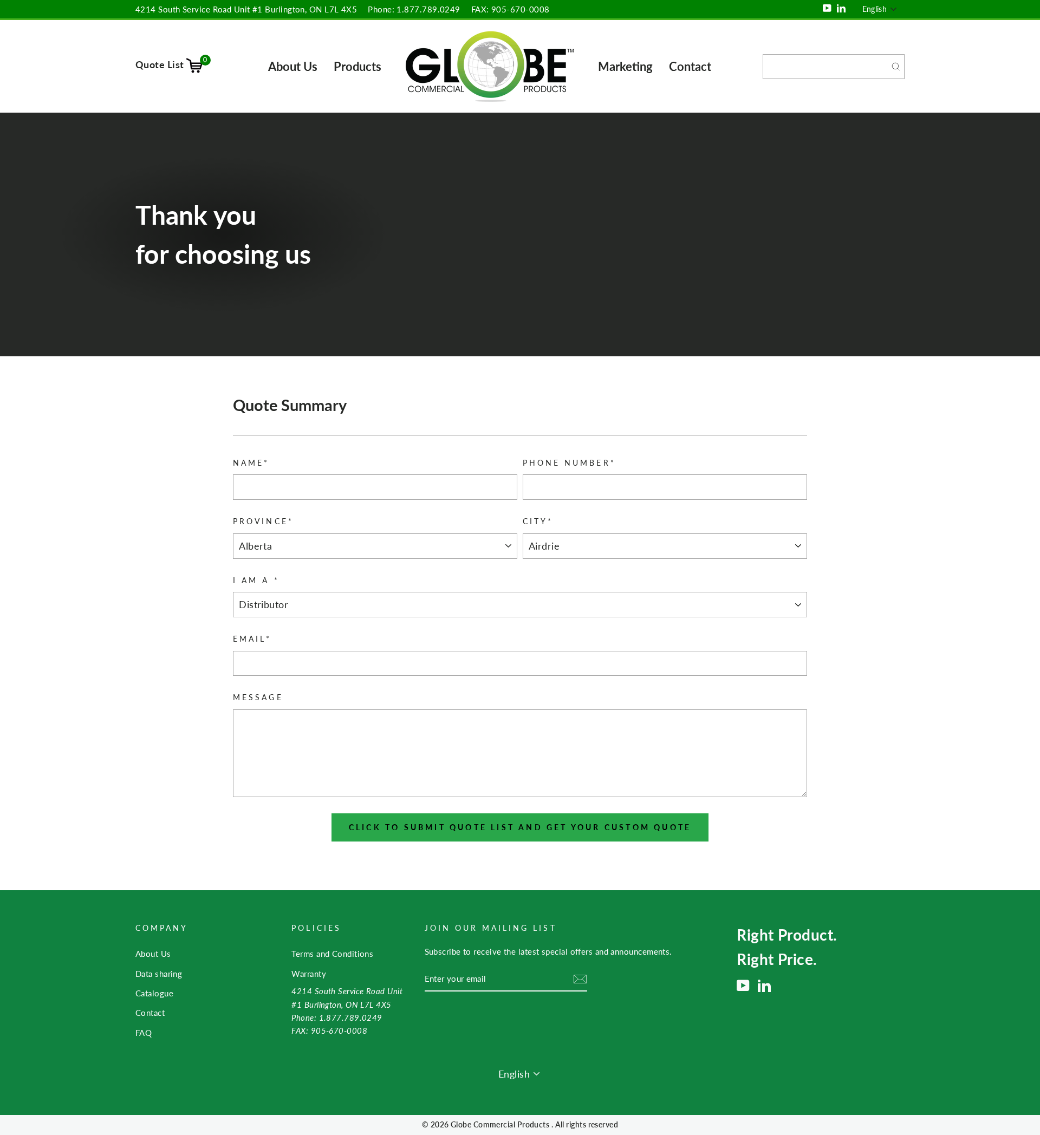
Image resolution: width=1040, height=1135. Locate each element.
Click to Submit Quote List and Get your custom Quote (520, 827)
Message (258, 697)
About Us (292, 66)
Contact (690, 66)
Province (263, 521)
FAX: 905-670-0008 (510, 9)
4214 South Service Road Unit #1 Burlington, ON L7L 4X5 (246, 9)
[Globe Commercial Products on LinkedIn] (764, 985)
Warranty (308, 974)
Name (251, 463)
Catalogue (154, 993)
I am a (256, 580)
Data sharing (158, 974)
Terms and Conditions (332, 953)
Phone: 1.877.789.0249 (414, 9)
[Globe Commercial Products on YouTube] (743, 985)
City (538, 521)
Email (252, 639)
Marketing (625, 66)
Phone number (569, 463)
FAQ (143, 1033)
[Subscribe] (580, 979)
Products (357, 66)
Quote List (171, 64)
